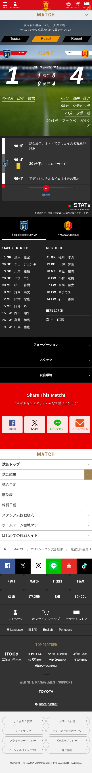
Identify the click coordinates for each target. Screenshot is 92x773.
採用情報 (67, 750)
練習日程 (9, 505)
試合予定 (9, 484)
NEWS (11, 581)
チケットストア (77, 618)
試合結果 (9, 474)
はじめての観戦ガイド (20, 535)
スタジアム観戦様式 (18, 515)
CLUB (11, 597)
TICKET (57, 581)
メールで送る (80, 428)
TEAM (80, 581)
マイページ (15, 618)
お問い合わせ (67, 721)
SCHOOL (80, 597)
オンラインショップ (46, 618)
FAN (57, 597)
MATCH (34, 581)
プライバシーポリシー (23, 740)
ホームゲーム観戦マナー (21, 525)
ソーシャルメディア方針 (23, 750)
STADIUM (34, 597)
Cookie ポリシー (67, 740)
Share (12, 428)
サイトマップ (23, 730)
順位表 (7, 495)
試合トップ (11, 464)
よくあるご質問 (23, 721)
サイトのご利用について (67, 730)
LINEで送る (57, 428)
